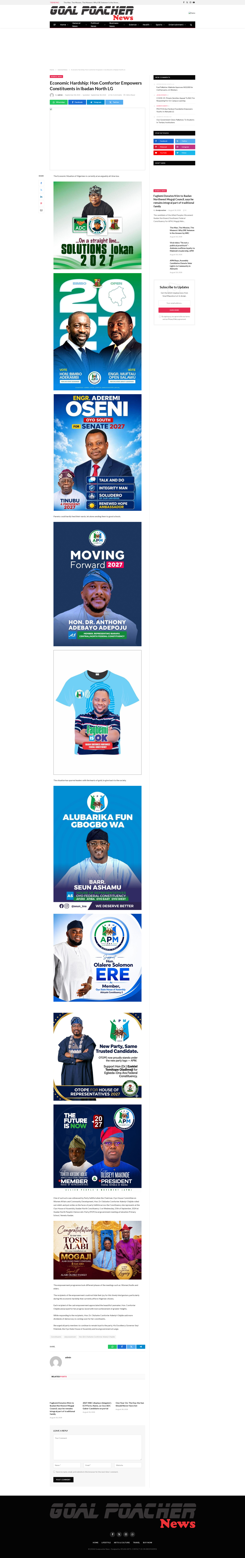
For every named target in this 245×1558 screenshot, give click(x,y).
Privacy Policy (173, 319)
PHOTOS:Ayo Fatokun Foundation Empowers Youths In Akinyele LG (174, 110)
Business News (113, 25)
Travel (136, 1543)
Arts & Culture (122, 1543)
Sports (159, 24)
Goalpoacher (161, 210)
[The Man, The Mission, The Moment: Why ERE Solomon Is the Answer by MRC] (161, 231)
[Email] (41, 210)
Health (146, 24)
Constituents (56, 1337)
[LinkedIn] (41, 197)
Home (63, 24)
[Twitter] (41, 190)
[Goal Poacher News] (92, 13)
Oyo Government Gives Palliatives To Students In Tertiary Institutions (175, 121)
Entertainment (176, 24)
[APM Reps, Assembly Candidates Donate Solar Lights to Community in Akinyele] (161, 264)
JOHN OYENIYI (161, 95)
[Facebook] (41, 183)
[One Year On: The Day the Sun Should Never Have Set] (130, 1391)
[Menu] (55, 25)
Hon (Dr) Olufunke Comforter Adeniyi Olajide (97, 1337)
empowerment (70, 1337)
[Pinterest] (41, 203)
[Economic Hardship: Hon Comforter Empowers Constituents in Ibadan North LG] (97, 139)
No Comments (116, 95)
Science (133, 24)
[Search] (191, 25)
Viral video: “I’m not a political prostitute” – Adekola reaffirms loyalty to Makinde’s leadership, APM (182, 246)
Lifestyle (106, 1543)
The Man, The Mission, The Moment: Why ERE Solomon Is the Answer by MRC (92, 2)
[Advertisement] (122, 48)
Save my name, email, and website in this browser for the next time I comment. (87, 1472)
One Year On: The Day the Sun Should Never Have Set (130, 1404)
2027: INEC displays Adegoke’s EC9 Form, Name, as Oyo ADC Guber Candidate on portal (97, 1406)
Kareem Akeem (161, 106)
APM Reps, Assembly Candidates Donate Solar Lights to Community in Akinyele (181, 264)
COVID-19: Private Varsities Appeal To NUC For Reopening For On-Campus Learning (175, 99)
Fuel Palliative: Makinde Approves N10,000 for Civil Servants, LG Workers (174, 88)
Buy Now (147, 1543)
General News (76, 25)
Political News (95, 25)
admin (60, 95)
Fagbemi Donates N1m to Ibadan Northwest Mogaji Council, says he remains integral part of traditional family (62, 1408)
